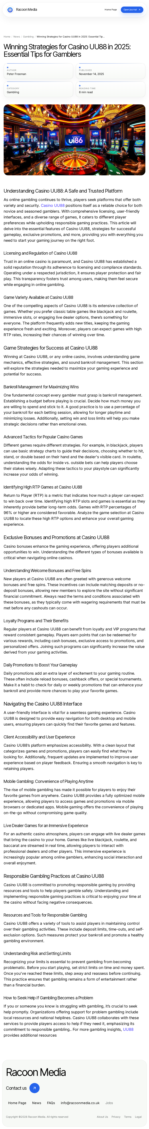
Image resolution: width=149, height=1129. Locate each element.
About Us (102, 1116)
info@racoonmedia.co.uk (80, 1103)
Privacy (116, 1116)
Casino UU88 (53, 205)
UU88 (128, 1029)
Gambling (28, 36)
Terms (127, 1116)
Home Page (17, 1103)
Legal (138, 1116)
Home (7, 36)
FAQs (51, 1103)
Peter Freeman (16, 74)
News (16, 36)
